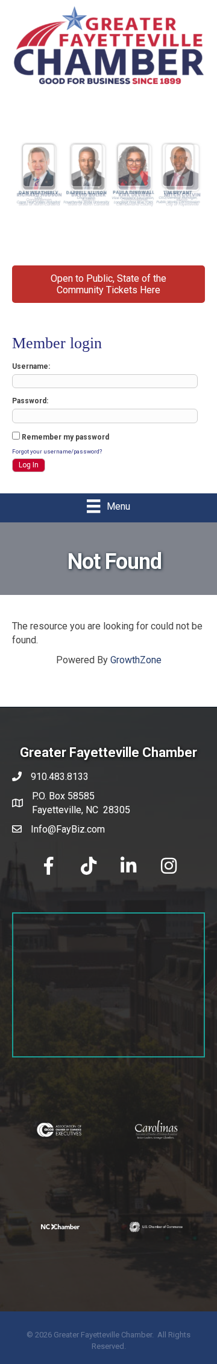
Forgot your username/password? (57, 451)
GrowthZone (136, 660)
